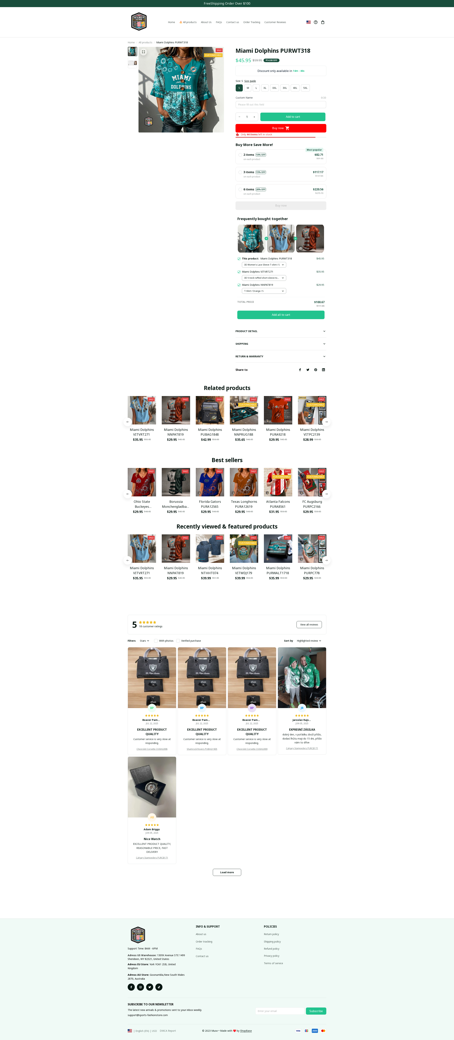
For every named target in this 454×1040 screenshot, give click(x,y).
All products (145, 42)
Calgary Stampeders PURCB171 (302, 748)
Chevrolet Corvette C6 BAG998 (152, 749)
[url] (246, 1031)
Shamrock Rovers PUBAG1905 (202, 749)
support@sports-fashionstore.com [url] (148, 1015)
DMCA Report (168, 1030)
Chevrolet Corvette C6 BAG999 (252, 749)
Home (131, 42)
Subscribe (316, 1011)
